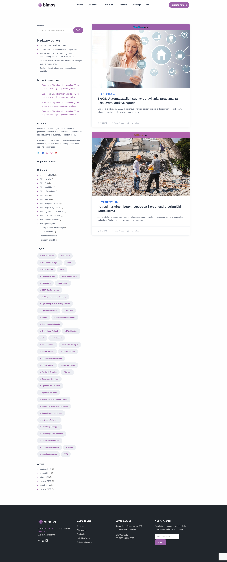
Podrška (123, 5)
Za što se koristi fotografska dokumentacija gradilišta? (58, 69)
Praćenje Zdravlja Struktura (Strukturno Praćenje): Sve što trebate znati (61, 62)
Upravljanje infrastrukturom (52, 434)
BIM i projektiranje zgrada (50, 208)
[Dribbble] (47, 153)
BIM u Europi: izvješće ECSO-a (53, 45)
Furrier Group (119, 123)
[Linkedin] (46, 540)
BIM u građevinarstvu (50, 290)
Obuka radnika (69, 351)
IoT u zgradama (48, 345)
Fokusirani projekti (47, 240)
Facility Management (48, 236)
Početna (79, 5)
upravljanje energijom (50, 427)
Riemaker (42, 532)
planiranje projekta (49, 372)
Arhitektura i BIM (109, 202)
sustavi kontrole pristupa (52, 413)
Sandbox (46, 85)
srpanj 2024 (45, 485)
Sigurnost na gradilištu (51, 386)
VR (66, 454)
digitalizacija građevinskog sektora (56, 304)
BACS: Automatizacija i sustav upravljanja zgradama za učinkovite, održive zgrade (138, 101)
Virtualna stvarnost (49, 454)
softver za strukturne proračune (54, 399)
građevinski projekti (50, 331)
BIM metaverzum (48, 276)
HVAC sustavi (71, 331)
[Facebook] (43, 153)
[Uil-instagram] (43, 540)
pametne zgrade (68, 365)
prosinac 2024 (46, 469)
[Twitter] (38, 153)
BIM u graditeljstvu (47, 224)
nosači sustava (48, 351)
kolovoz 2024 (45, 481)
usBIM (70, 447)
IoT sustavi (57, 338)
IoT (43, 338)
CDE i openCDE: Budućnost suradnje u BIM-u (59, 50)
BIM (62, 269)
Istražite (40, 26)
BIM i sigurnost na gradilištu (51, 212)
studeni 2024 (45, 473)
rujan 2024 (44, 477)
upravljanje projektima (50, 440)
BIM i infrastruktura (47, 191)
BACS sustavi (47, 269)
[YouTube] (56, 153)
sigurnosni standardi (50, 379)
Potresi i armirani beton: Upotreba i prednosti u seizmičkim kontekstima (140, 209)
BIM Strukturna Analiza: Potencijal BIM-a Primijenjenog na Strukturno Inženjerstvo (57, 55)
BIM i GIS (44, 183)
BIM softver (93, 5)
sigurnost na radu (49, 392)
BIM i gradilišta (46, 187)
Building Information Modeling (54, 297)
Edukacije (136, 5)
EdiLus (44, 317)
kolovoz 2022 (45, 489)
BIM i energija (108, 94)
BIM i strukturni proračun (50, 216)
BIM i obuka (45, 199)
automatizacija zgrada (50, 263)
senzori (68, 372)
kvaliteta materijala (70, 345)
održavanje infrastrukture (52, 358)
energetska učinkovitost (65, 317)
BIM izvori (109, 5)
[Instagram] (51, 153)
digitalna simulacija (49, 310)
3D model (66, 256)
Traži (78, 30)
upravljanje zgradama (50, 447)
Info (147, 5)
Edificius (69, 310)
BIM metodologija (70, 276)
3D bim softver (48, 256)
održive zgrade (48, 365)
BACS (70, 263)
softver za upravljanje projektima (55, 406)
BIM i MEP (44, 195)
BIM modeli (46, 283)
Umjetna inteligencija (50, 420)
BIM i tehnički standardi (49, 220)
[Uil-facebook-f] (39, 540)
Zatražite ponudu (179, 5)
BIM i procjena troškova (50, 203)
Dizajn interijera (46, 232)
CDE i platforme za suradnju (52, 228)
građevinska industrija (51, 324)
